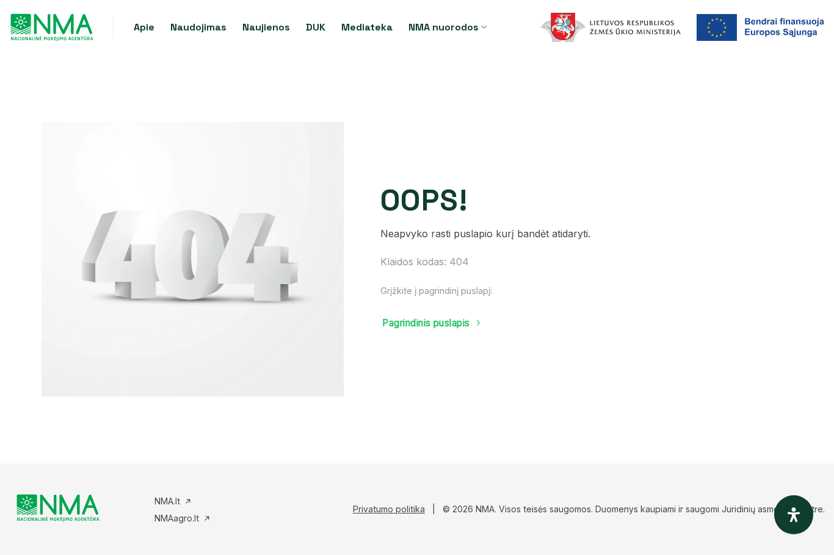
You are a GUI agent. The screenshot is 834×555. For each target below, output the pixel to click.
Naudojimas (198, 27)
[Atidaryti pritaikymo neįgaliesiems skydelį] (793, 514)
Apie (144, 27)
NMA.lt (167, 501)
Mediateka (367, 27)
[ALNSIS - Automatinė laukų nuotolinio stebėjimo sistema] (52, 27)
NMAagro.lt (176, 518)
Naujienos (266, 27)
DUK (315, 27)
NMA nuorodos (443, 27)
